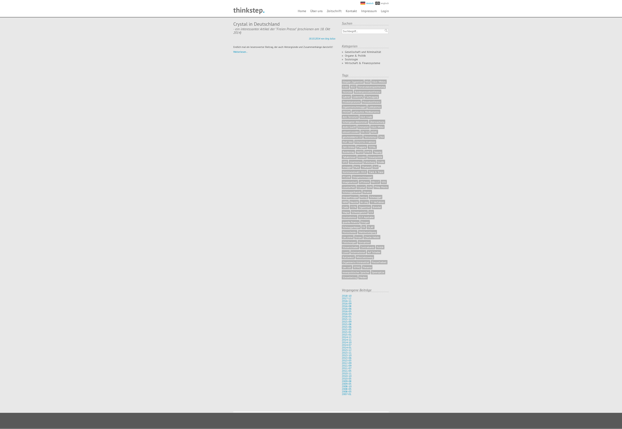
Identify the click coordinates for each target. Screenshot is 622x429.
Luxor (346, 252)
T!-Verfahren (377, 202)
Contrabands (367, 247)
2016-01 (346, 316)
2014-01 (346, 347)
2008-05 (346, 388)
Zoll (375, 167)
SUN (369, 187)
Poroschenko (350, 232)
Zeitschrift (334, 11)
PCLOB (346, 177)
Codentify (357, 96)
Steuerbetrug (350, 277)
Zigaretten (364, 207)
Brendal (377, 207)
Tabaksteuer (349, 157)
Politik (380, 247)
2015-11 (346, 319)
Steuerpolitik (375, 157)
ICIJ (371, 212)
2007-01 (346, 394)
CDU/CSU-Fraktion (365, 141)
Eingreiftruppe (350, 197)
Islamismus (356, 162)
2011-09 (346, 365)
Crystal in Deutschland (256, 24)
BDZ (353, 86)
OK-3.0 (365, 131)
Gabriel (346, 96)
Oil (363, 227)
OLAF (371, 227)
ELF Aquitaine (366, 217)
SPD (345, 162)
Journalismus (350, 217)
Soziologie (351, 59)
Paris (356, 167)
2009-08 (346, 381)
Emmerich (363, 126)
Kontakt (351, 11)
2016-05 (346, 311)
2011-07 (346, 368)
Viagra (346, 212)
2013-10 (346, 355)
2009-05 (346, 383)
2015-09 (346, 321)
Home (302, 11)
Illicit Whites (379, 81)
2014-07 (346, 344)
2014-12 (346, 337)
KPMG (357, 267)
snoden (362, 157)
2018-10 (346, 295)
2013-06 (346, 357)
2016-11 (346, 300)
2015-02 (346, 332)
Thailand (366, 167)
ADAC (374, 131)
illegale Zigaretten (353, 81)
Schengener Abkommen (355, 121)
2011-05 (346, 370)
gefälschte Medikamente (366, 111)
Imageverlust (350, 182)
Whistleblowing (364, 257)
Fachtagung (371, 96)
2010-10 (346, 376)
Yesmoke (347, 91)
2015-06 (346, 326)
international (358, 252)
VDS (383, 182)
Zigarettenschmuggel (354, 106)
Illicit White (377, 126)
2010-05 (346, 378)
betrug (363, 197)
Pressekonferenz (371, 101)
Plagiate (361, 146)
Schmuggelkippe (351, 227)
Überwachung (377, 121)
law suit (347, 267)
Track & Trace (376, 172)
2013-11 (346, 352)
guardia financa (351, 222)
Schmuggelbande (352, 192)
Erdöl (345, 86)
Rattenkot (348, 257)
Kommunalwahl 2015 (354, 172)
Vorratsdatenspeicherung (371, 86)
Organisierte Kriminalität (356, 262)
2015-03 (346, 329)
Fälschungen (349, 242)
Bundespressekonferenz (367, 91)
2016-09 (346, 303)
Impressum (369, 11)
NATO (360, 152)
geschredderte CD (352, 136)
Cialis (345, 207)
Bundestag (348, 152)
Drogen (365, 222)
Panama (367, 267)
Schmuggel (375, 197)
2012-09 (346, 363)
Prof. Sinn (348, 141)
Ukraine (367, 192)
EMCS (368, 152)
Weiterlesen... (240, 51)
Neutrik (354, 202)
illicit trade (366, 116)
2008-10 (346, 386)
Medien (363, 277)
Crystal (361, 187)
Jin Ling (364, 202)
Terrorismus (370, 136)
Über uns (316, 11)
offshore (364, 182)
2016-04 (346, 313)
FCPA (353, 207)
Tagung (377, 152)
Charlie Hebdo (372, 237)
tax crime (348, 237)
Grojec (358, 237)
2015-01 (346, 334)
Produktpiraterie (351, 101)
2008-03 (346, 391)
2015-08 (346, 324)
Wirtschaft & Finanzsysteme (362, 63)
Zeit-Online (349, 146)
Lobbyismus (374, 106)
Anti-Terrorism (350, 116)
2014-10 (346, 342)
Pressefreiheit (379, 262)
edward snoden (351, 131)
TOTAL (372, 146)
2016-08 (346, 306)
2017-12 (346, 298)
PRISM (346, 111)
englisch (385, 3)
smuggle (347, 167)
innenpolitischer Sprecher (356, 272)
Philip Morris (381, 187)
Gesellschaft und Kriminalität (363, 52)
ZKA (381, 136)
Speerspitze (378, 272)
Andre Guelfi (349, 126)
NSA (367, 81)
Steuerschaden (350, 247)
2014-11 (346, 339)
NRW (345, 202)
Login (385, 11)
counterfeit (349, 187)
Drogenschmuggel (362, 177)
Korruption (364, 242)
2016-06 (346, 308)
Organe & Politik (355, 55)
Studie (380, 162)
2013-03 (346, 360)
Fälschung (369, 162)
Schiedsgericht (359, 212)
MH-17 (375, 182)
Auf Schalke (374, 252)
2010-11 (346, 373)
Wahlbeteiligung (367, 232)
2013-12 (346, 350)
